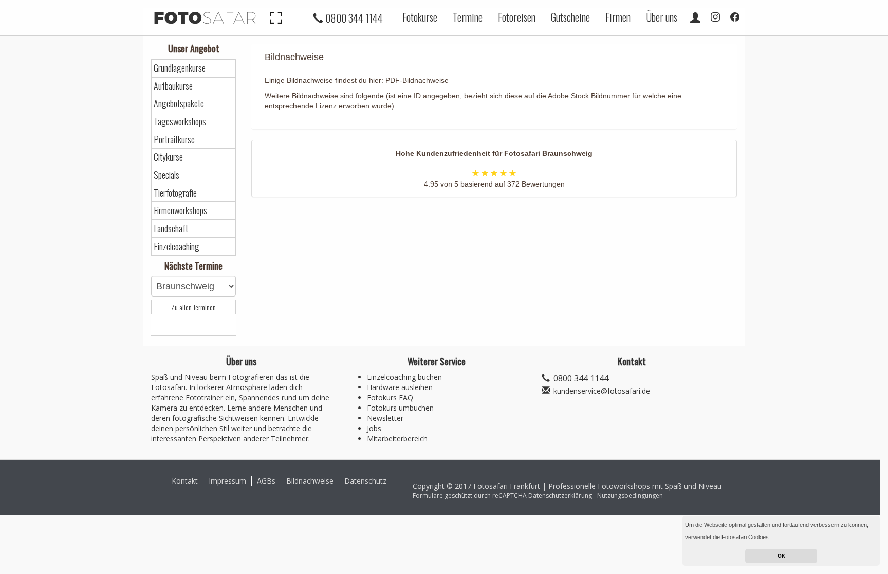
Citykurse (168, 157)
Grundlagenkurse (180, 68)
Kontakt (185, 481)
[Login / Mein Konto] (695, 17)
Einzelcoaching (176, 246)
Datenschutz (365, 481)
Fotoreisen (516, 17)
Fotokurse (419, 17)
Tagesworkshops (180, 121)
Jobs (374, 428)
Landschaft (171, 228)
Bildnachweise (310, 481)
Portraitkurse (174, 139)
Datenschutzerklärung (560, 495)
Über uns (661, 17)
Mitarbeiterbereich (397, 438)
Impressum (227, 481)
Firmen (618, 17)
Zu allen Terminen (193, 307)
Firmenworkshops (180, 210)
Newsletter (385, 418)
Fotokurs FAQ (390, 397)
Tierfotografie (175, 193)
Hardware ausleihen (400, 387)
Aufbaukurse (173, 86)
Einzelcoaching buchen (404, 377)
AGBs (266, 481)
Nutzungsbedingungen (630, 495)
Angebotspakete (179, 103)
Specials (166, 175)
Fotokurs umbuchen (400, 408)
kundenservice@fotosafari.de (601, 391)
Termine (468, 17)
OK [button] (781, 556)
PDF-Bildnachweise (417, 80)
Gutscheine (570, 17)
